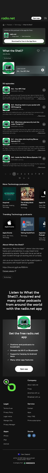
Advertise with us (33, 393)
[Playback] (42, 70)
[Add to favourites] (38, 51)
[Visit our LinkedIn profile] (29, 435)
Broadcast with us (34, 397)
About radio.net (33, 385)
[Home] (3, 25)
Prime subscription (34, 420)
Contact (30, 408)
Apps (29, 412)
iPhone (6, 436)
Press (30, 389)
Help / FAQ (31, 416)
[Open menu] (45, 18)
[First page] (5, 174)
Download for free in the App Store (24, 41)
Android (6, 444)
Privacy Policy (8, 412)
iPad (5, 440)
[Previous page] (10, 174)
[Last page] (28, 178)
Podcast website (8, 271)
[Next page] (24, 178)
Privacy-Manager (9, 424)
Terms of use (8, 408)
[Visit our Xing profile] (34, 435)
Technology (7, 58)
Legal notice (8, 416)
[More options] (44, 51)
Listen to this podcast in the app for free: (18, 30)
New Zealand (25, 454)
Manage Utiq (8, 420)
